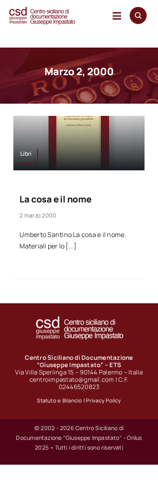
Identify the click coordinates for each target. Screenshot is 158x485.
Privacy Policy (103, 400)
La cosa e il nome (55, 199)
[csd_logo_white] (79, 318)
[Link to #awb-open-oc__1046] (138, 15)
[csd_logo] (42, 9)
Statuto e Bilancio (59, 400)
